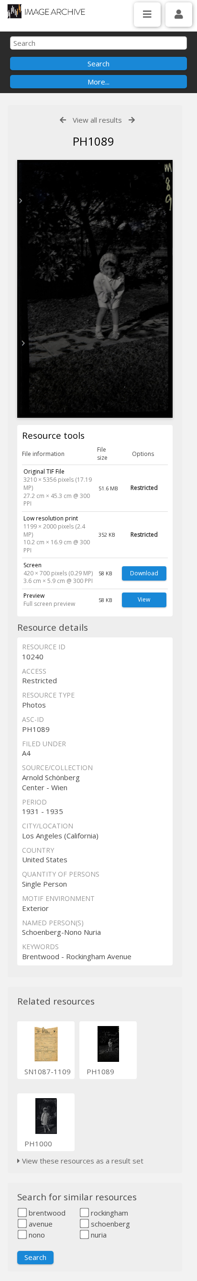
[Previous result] (63, 120)
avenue (40, 1223)
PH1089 (100, 1071)
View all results (97, 120)
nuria (98, 1234)
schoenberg (109, 1223)
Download (144, 573)
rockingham (108, 1212)
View (144, 599)
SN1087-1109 (47, 1071)
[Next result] (132, 120)
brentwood (46, 1212)
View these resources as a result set (81, 1160)
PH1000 (38, 1143)
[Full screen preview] (95, 289)
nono (36, 1234)
